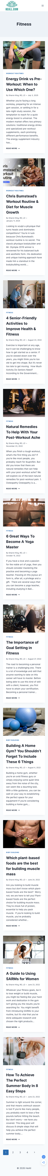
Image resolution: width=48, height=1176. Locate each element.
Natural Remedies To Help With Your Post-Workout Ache (23, 432)
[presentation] (24, 55)
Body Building (12, 740)
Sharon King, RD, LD (17, 95)
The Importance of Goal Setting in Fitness (22, 647)
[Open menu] (42, 6)
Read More (13, 148)
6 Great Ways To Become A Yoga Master (20, 541)
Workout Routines (15, 73)
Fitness (9, 313)
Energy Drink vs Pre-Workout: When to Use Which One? (24, 84)
